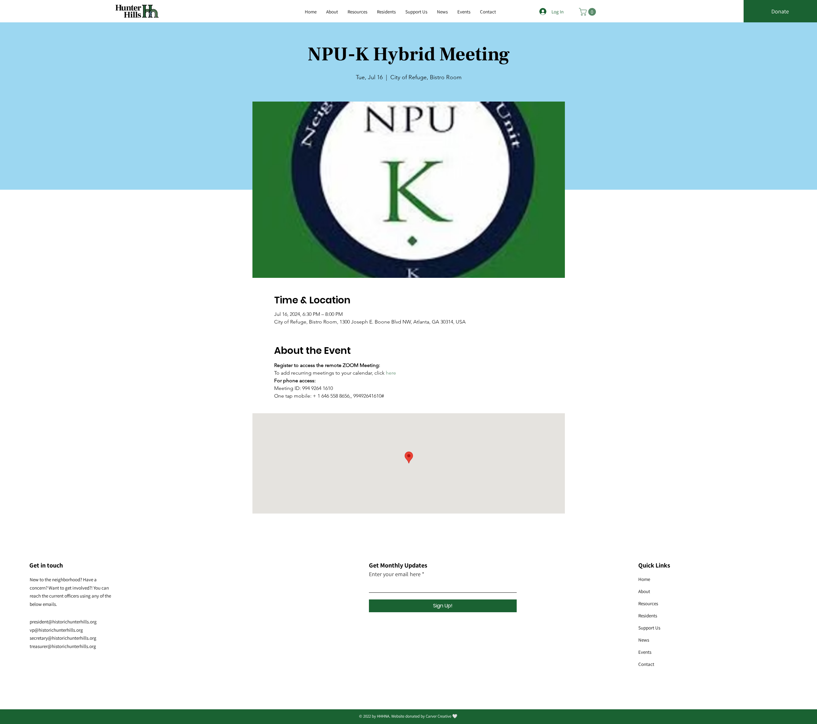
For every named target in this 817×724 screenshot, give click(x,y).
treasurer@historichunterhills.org (63, 646)
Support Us (649, 628)
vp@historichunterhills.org (56, 630)
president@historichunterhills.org (63, 622)
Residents (647, 616)
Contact (646, 664)
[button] (357, 11)
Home (644, 579)
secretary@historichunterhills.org (63, 638)
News (643, 640)
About (644, 591)
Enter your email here (395, 574)
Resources (648, 603)
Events (644, 652)
